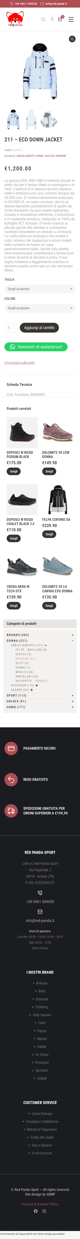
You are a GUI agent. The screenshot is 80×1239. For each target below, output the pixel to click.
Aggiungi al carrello (39, 327)
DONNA (40, 155)
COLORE (9, 299)
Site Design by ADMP (40, 1194)
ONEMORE (61, 155)
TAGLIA (9, 280)
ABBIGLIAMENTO (25, 155)
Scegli (13, 471)
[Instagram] (44, 1211)
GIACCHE (49, 155)
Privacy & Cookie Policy (40, 1204)
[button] (36, 346)
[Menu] (71, 19)
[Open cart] (60, 19)
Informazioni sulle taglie (19, 363)
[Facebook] (36, 1211)
